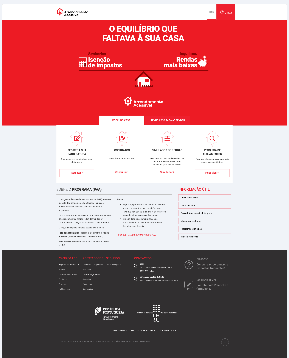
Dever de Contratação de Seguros (196, 213)
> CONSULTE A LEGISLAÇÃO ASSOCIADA (136, 234)
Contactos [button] (143, 258)
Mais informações (189, 236)
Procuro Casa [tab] (121, 120)
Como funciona (188, 205)
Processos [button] (63, 284)
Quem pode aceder (189, 197)
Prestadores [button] (92, 258)
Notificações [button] (64, 289)
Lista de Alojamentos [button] (91, 274)
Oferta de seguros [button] (113, 264)
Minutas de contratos (191, 221)
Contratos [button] (63, 279)
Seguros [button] (113, 258)
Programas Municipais (191, 228)
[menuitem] (211, 12)
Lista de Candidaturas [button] (68, 274)
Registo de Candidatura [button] (69, 264)
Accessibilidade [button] (168, 330)
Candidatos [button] (68, 258)
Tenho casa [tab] (168, 120)
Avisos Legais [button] (120, 330)
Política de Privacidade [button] (143, 330)
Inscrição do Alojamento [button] (92, 264)
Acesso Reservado (141, 341)
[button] (225, 12)
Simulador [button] (63, 269)
